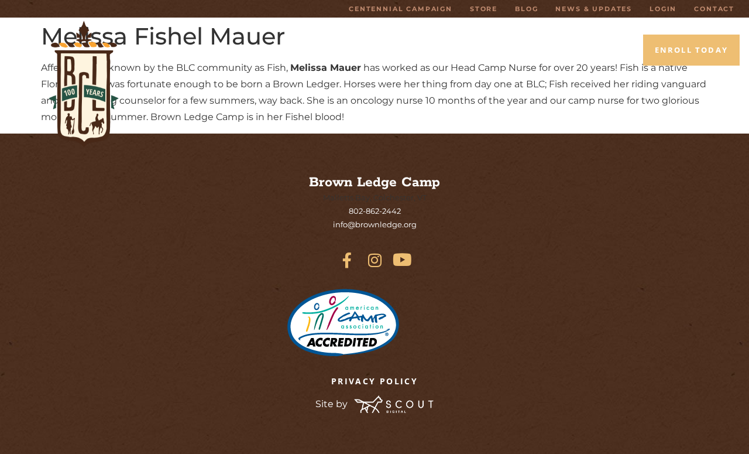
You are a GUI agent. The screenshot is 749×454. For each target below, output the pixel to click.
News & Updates (593, 9)
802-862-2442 (375, 211)
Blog (526, 9)
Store (483, 9)
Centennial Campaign (400, 9)
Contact (714, 9)
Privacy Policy (374, 381)
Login (663, 9)
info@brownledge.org (375, 224)
